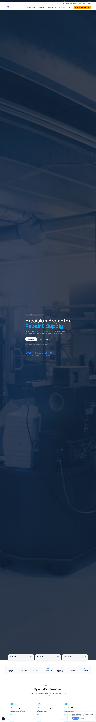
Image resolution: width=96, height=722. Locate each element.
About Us (43, 1)
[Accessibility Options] (3, 718)
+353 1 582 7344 (78, 3)
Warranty (68, 1)
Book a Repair (31, 339)
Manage (82, 718)
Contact (69, 7)
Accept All (75, 718)
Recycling (89, 1)
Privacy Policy (81, 715)
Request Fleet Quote (45, 339)
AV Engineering (41, 7)
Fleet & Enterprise (51, 7)
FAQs (49, 1)
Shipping (63, 1)
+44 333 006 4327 (68, 3)
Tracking (74, 1)
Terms (53, 1)
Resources (61, 7)
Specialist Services (31, 7)
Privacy (57, 1)
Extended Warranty (81, 1)
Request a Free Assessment (82, 7)
